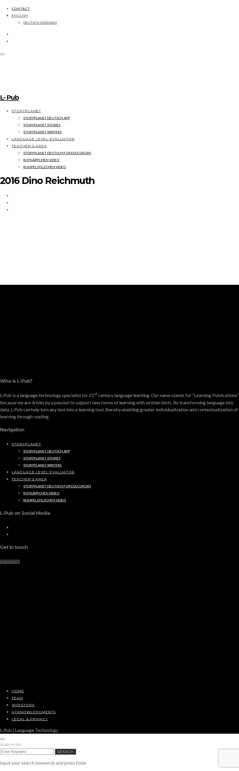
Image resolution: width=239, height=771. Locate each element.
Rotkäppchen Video (41, 160)
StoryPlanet (26, 111)
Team (17, 698)
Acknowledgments (34, 712)
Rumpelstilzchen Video (44, 167)
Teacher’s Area (29, 146)
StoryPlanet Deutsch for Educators (57, 153)
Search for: (11, 744)
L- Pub (9, 97)
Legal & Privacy (30, 719)
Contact (21, 8)
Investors (23, 705)
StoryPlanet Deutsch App (46, 118)
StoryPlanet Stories (41, 125)
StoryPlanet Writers (42, 132)
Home (18, 691)
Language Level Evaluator (43, 139)
